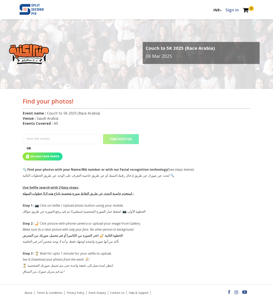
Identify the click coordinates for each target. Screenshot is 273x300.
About (28, 293)
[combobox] (61, 139)
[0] (245, 10)
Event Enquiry (97, 293)
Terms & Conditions (50, 293)
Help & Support (138, 293)
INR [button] (216, 10)
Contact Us (117, 293)
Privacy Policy (75, 293)
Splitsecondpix (35, 9)
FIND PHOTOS (121, 139)
